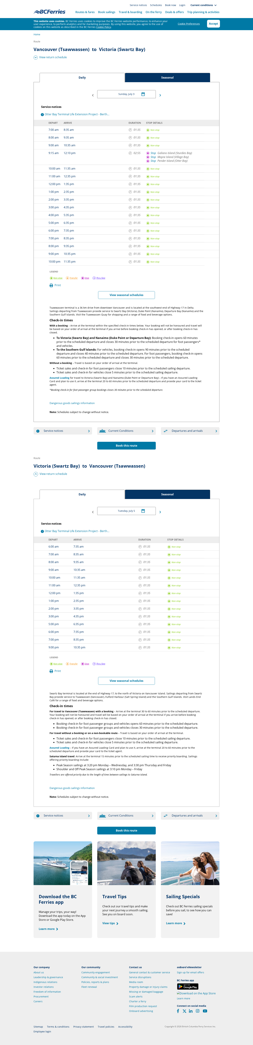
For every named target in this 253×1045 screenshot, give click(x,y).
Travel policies (106, 1026)
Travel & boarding (130, 12)
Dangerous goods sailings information (72, 403)
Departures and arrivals (187, 431)
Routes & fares (85, 12)
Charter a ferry (137, 1001)
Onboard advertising (141, 1011)
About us (39, 972)
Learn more (47, 929)
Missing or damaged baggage (146, 991)
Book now (171, 5)
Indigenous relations (45, 982)
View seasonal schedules (126, 295)
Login (182, 5)
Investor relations (44, 986)
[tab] (82, 77)
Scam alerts (136, 996)
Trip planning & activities (203, 12)
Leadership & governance (48, 977)
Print (58, 285)
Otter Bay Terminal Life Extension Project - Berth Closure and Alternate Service (76, 114)
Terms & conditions (58, 1026)
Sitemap (38, 1026)
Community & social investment (99, 977)
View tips (108, 923)
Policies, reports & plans (95, 982)
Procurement (41, 996)
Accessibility (125, 1026)
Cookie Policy (103, 27)
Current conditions (202, 5)
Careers (38, 1001)
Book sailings (106, 12)
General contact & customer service (149, 972)
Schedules (156, 5)
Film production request (143, 1006)
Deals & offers (174, 12)
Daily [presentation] (82, 77)
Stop (153, 153)
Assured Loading (59, 377)
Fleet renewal (89, 986)
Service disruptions (140, 977)
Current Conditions (120, 431)
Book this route (126, 445)
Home (37, 34)
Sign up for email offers (190, 972)
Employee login (42, 1031)
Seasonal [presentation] (167, 77)
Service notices (139, 5)
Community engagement (95, 972)
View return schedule (53, 57)
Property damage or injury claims (148, 986)
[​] (184, 1012)
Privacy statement (83, 1026)
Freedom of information (47, 991)
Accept (213, 24)
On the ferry (154, 12)
